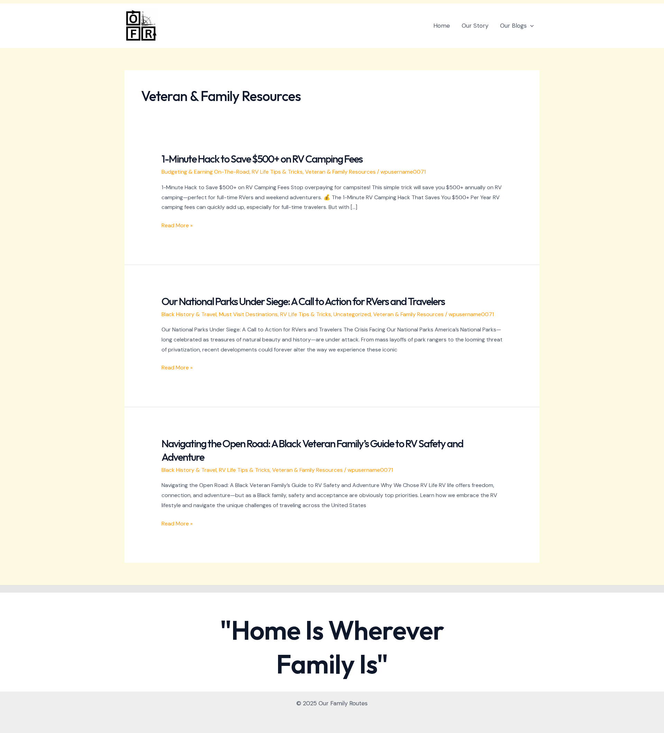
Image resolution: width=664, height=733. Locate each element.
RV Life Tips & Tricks (277, 171)
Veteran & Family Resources (340, 171)
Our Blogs (513, 25)
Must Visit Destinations (248, 314)
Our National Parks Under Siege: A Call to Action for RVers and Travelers (303, 301)
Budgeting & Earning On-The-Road (205, 171)
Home (441, 25)
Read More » (177, 226)
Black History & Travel (189, 314)
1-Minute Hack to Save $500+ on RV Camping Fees (262, 158)
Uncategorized (352, 314)
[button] (530, 25)
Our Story (475, 25)
